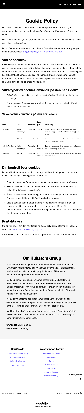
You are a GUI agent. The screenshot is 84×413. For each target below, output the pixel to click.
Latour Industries (51, 372)
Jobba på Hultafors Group (17, 353)
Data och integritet (17, 361)
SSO (25, 393)
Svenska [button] (76, 393)
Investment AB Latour (51, 353)
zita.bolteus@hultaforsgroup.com (27, 229)
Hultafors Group (51, 364)
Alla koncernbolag (51, 376)
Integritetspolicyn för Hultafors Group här (42, 51)
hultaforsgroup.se (75, 375)
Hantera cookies (17, 365)
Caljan (51, 361)
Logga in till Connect (63, 393)
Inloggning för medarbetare (12, 393)
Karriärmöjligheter (17, 357)
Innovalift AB (51, 368)
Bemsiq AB (51, 357)
